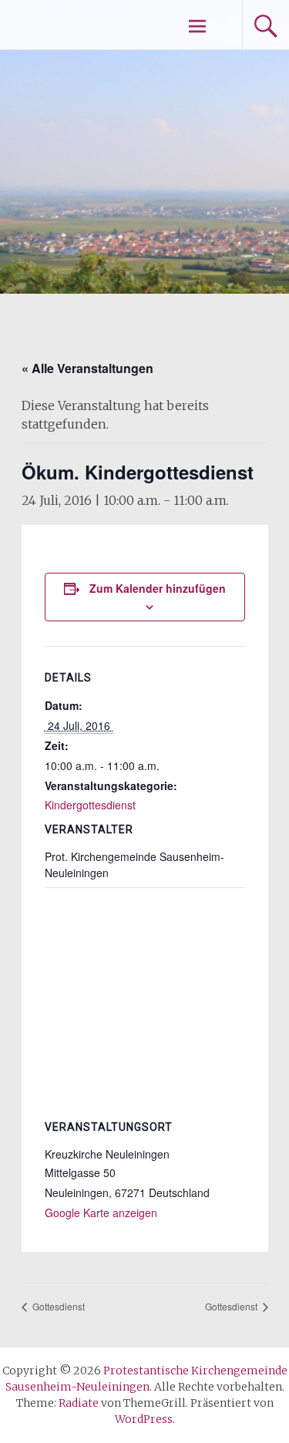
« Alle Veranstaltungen (87, 368)
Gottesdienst (57, 1306)
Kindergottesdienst (90, 804)
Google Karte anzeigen (101, 1212)
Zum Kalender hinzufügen (157, 588)
